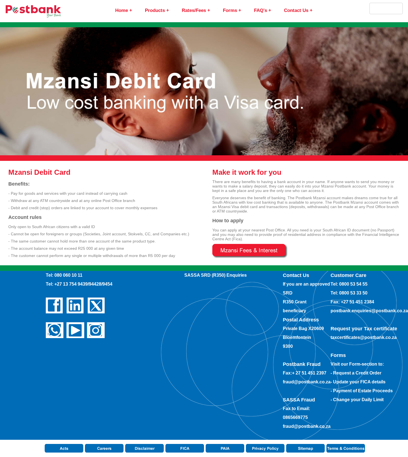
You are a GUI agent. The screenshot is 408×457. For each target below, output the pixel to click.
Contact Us (296, 10)
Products (155, 10)
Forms (230, 10)
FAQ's (260, 10)
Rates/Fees (194, 10)
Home (121, 10)
